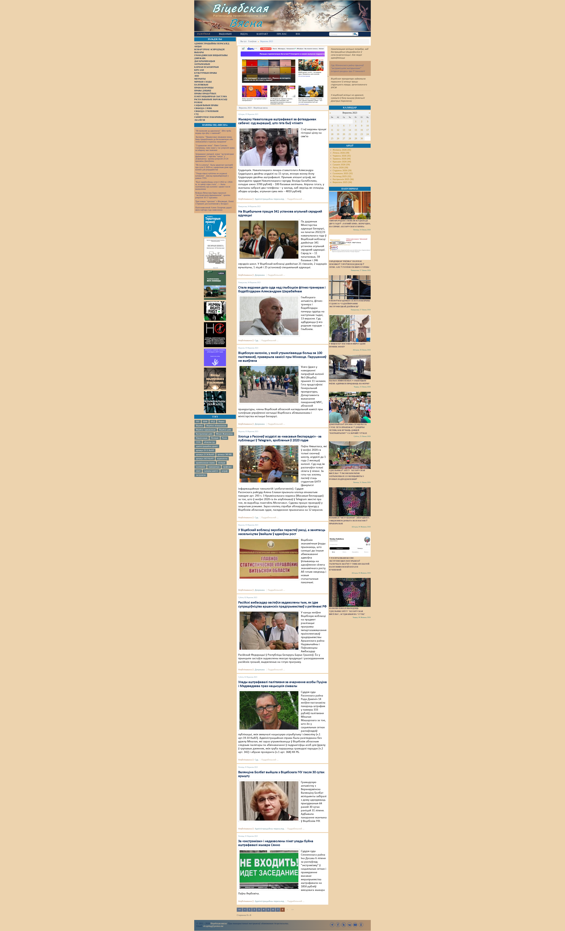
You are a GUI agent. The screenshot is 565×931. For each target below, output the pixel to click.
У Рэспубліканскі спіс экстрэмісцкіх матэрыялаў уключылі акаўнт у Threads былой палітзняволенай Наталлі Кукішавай (349, 564)
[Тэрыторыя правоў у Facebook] (215, 225)
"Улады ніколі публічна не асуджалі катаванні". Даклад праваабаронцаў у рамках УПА (212, 175)
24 (367, 134)
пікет (198, 471)
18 (332, 134)
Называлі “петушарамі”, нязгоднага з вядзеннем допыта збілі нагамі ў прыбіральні (349, 521)
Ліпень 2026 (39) (341, 153)
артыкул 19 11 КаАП (205, 450)
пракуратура (214, 467)
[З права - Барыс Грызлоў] (269, 630)
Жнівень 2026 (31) (342, 150)
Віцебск (199, 426)
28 (350, 138)
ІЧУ (198, 421)
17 (367, 130)
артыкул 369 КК (225, 454)
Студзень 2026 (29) (342, 170)
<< (239, 910)
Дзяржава (260, 275)
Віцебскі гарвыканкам (206, 430)
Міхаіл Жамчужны (224, 434)
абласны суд (209, 442)
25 (332, 138)
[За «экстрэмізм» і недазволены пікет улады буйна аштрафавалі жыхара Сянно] (269, 869)
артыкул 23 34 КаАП (205, 454)
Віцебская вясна (219, 923)
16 (361, 130)
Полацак (214, 438)
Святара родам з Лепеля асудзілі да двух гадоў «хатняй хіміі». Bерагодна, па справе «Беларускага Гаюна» (349, 224)
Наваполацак (201, 438)
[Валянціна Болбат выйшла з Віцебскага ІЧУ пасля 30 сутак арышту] (269, 801)
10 (367, 125)
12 (338, 130)
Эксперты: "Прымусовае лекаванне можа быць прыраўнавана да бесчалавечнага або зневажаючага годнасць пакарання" (214, 139)
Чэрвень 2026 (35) (342, 156)
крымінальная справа (205, 463)
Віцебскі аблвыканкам (216, 426)
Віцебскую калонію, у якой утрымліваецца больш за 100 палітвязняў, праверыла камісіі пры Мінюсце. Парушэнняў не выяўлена (282, 357)
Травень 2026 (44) (342, 159)
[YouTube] (355, 924)
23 (361, 134)
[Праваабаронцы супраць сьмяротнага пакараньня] (215, 335)
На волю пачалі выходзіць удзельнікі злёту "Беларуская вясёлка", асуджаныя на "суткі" (347, 611)
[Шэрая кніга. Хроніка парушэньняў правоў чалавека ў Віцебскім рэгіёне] (215, 253)
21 (350, 134)
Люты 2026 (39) (340, 167)
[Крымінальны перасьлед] (215, 402)
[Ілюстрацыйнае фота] (269, 239)
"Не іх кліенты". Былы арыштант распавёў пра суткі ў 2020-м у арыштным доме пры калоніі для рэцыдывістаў (214, 167)
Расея (224, 438)
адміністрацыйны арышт (207, 446)
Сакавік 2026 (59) (341, 165)
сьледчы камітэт (211, 471)
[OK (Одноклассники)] (360, 924)
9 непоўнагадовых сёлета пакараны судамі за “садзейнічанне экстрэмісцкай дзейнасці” (349, 304)
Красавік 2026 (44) (342, 162)
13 (344, 130)
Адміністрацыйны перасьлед (269, 199)
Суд (256, 340)
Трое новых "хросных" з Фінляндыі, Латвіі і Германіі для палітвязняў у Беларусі (214, 202)
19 (338, 134)
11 (332, 130)
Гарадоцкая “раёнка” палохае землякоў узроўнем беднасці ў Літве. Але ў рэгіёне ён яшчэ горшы (349, 264)
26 (338, 138)
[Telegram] (332, 924)
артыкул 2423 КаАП (204, 458)
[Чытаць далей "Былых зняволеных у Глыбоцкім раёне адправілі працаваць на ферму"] (349, 367)
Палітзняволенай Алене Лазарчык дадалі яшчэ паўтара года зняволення (213, 208)
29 (356, 138)
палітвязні (200, 467)
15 (356, 130)
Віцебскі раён (225, 430)
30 (361, 138)
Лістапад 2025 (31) (342, 176)
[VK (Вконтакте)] (349, 924)
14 (350, 130)
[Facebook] (337, 924)
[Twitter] (343, 924)
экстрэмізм (201, 475)
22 (356, 134)
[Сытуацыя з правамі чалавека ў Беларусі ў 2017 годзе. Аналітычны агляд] (215, 357)
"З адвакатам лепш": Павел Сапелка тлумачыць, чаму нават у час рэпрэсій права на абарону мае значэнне (215, 147)
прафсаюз (227, 467)
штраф (224, 471)
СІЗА (198, 442)
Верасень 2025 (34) (342, 182)
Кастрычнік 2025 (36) (343, 179)
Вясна (246, 23)
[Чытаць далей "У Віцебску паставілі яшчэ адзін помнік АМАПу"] (349, 328)
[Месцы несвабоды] (215, 285)
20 (344, 134)
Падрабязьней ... (295, 199)
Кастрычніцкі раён (204, 434)
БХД (213, 421)
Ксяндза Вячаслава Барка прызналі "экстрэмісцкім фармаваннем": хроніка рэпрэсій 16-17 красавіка (212, 195)
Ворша (221, 421)
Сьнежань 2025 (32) (343, 173)
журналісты (222, 458)
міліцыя (221, 463)
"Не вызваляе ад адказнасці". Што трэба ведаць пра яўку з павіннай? (213, 132)
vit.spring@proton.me (213, 926)
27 (344, 138)
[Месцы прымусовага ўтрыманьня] (215, 378)
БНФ (205, 421)
